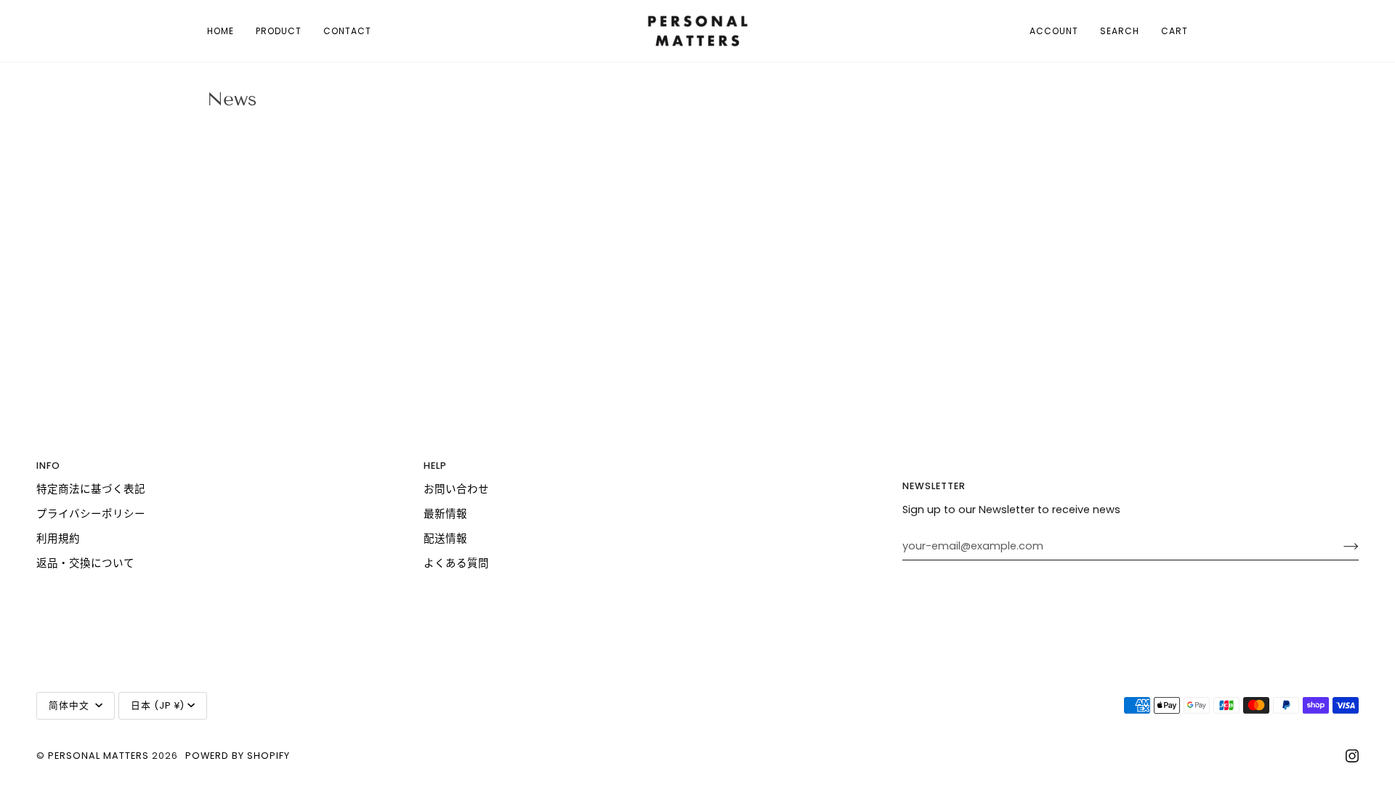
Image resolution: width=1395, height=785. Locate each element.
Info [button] (48, 465)
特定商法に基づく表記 (90, 489)
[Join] (1339, 545)
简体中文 (70, 705)
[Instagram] (1352, 755)
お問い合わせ (456, 489)
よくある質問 (456, 563)
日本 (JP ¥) (158, 705)
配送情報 (445, 538)
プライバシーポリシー (90, 514)
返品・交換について (85, 563)
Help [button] (435, 465)
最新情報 (445, 514)
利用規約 (58, 538)
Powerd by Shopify (237, 755)
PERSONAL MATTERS (98, 755)
